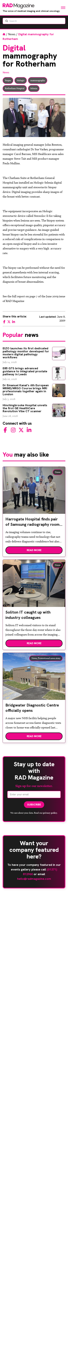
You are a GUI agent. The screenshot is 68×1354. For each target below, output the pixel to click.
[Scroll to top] (60, 1346)
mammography (37, 80)
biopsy (8, 80)
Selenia (33, 88)
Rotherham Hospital (14, 88)
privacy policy (50, 812)
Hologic (20, 80)
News (11, 34)
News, (34, 658)
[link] (34, 523)
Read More (34, 550)
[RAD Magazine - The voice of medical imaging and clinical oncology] (18, 6)
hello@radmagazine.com (34, 879)
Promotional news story (49, 658)
